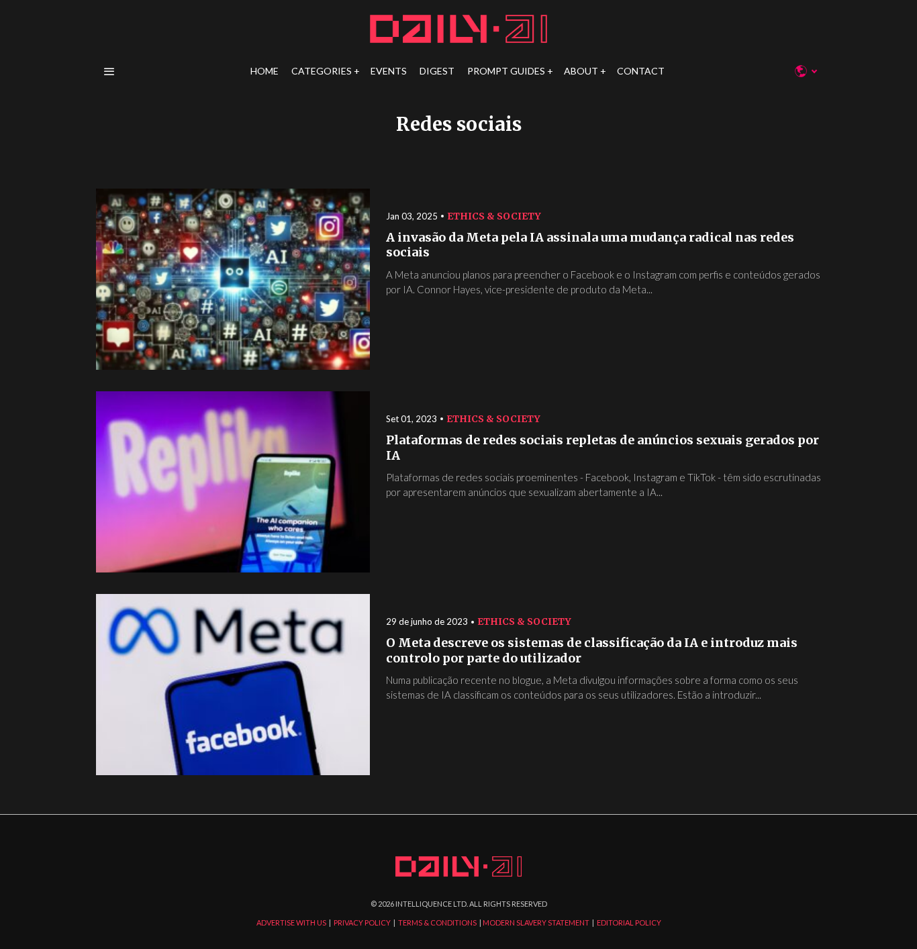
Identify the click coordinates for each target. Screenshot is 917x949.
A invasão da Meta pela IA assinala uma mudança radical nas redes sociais (590, 245)
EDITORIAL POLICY (629, 922)
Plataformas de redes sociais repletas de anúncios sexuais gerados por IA (602, 448)
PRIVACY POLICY (362, 922)
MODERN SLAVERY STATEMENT (536, 922)
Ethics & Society (494, 216)
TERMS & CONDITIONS (437, 922)
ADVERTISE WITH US (291, 922)
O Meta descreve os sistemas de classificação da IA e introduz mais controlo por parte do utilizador (592, 651)
